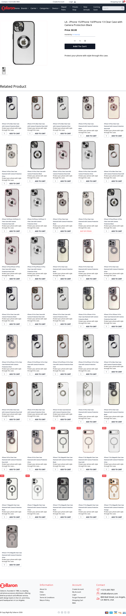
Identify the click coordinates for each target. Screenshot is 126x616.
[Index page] (8, 8)
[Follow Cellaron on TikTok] (65, 612)
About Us (43, 589)
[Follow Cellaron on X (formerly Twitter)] (68, 612)
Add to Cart (80, 46)
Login (71, 2)
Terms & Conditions (47, 597)
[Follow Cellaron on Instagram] (62, 612)
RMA (74, 603)
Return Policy (45, 600)
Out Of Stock (86, 231)
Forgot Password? (79, 597)
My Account (76, 592)
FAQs (42, 592)
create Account (78, 589)
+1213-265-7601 (14, 2)
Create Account (58, 2)
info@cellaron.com (109, 593)
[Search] (122, 8)
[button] (95, 23)
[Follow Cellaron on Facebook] (59, 612)
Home (17, 8)
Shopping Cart (117, 2)
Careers (43, 595)
